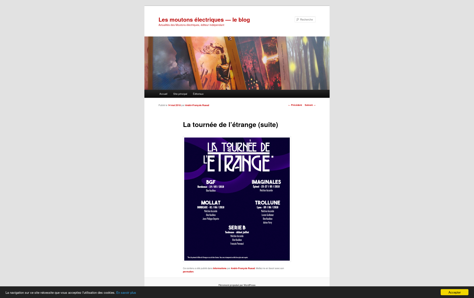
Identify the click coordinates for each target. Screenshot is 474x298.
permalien (188, 271)
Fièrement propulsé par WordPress (237, 285)
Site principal (180, 94)
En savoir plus (126, 292)
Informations (219, 268)
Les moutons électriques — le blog (204, 19)
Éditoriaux (198, 94)
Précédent (295, 105)
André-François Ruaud (197, 105)
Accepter (454, 292)
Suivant (310, 105)
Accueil (163, 94)
